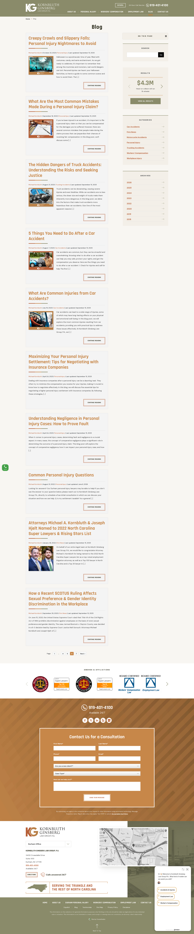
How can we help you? (63, 779)
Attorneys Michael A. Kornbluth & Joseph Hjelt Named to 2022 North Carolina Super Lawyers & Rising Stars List (67, 528)
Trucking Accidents (63, 185)
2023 (129, 198)
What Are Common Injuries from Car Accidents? (62, 296)
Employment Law (136, 12)
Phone (56, 754)
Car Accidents (60, 248)
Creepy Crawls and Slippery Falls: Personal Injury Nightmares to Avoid (62, 41)
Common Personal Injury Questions (61, 475)
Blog (150, 12)
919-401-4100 (159, 5)
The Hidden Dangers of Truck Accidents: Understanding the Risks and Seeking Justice (65, 170)
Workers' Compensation (137, 153)
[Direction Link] (133, 846)
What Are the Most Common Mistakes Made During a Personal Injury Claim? (64, 104)
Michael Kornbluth (35, 53)
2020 (129, 208)
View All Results (145, 101)
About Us (71, 12)
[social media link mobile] (84, 720)
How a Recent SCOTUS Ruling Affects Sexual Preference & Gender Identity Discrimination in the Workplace (62, 598)
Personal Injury (88, 12)
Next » (82, 654)
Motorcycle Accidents (137, 137)
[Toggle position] (183, 869)
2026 (129, 182)
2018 (129, 219)
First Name (58, 744)
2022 (129, 203)
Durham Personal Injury (76, 902)
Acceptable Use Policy (120, 814)
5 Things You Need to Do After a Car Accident (62, 236)
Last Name (103, 744)
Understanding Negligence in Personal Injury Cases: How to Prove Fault (64, 421)
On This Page (145, 36)
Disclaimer (126, 907)
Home (28, 19)
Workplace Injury (134, 158)
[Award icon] (40, 677)
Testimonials (87, 907)
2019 (129, 214)
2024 (129, 193)
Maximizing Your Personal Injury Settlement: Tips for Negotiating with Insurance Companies (63, 362)
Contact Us (163, 12)
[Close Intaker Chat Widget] (187, 869)
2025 (129, 187)
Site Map (99, 907)
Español (67, 907)
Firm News (60, 543)
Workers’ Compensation (112, 12)
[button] (162, 86)
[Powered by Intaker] (177, 929)
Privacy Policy (113, 907)
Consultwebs (101, 919)
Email (101, 754)
